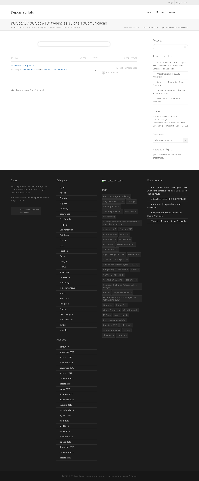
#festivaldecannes (126, 244)
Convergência (66, 229)
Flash (62, 256)
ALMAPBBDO (134, 254)
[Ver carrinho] (179, 12)
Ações (63, 187)
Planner (63, 309)
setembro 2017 (67, 378)
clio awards (131, 279)
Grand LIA (107, 305)
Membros (161, 12)
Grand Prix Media (111, 310)
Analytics (64, 198)
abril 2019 (64, 346)
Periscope (64, 298)
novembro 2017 (67, 367)
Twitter (63, 324)
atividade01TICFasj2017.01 (115, 259)
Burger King (108, 269)
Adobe (63, 192)
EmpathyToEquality (123, 292)
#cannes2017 (109, 229)
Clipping (63, 224)
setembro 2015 (67, 452)
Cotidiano (64, 235)
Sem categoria (66, 314)
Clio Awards (65, 219)
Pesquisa (64, 303)
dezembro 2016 (67, 399)
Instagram (64, 272)
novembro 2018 (67, 352)
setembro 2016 (67, 410)
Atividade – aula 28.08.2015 (54, 69)
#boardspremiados (112, 211)
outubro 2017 (66, 373)
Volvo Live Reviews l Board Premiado (168, 221)
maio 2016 (64, 420)
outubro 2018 (66, 357)
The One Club (66, 319)
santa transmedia (111, 330)
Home (149, 12)
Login (170, 2)
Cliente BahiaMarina (112, 279)
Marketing (64, 282)
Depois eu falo (22, 12)
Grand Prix (121, 305)
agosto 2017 (65, 383)
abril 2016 (64, 426)
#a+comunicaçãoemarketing (116, 196)
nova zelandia (121, 315)
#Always (131, 201)
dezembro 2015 (67, 447)
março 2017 (65, 389)
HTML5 (63, 266)
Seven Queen (130, 476)
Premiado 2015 (110, 325)
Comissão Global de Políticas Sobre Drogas (120, 286)
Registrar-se (181, 2)
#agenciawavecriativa (113, 201)
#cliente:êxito (109, 239)
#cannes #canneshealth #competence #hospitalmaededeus (121, 223)
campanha (123, 269)
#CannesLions (110, 234)
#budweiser (131, 211)
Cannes (135, 269)
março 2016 (65, 431)
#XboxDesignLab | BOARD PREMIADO (168, 199)
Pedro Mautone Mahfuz (114, 320)
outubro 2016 (66, 404)
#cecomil (124, 234)
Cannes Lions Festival (113, 274)
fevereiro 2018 (66, 362)
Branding (64, 208)
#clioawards (125, 239)
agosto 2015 (65, 457)
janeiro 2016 (65, 441)
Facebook (64, 250)
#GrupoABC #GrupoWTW (23, 65)
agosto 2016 (65, 415)
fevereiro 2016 (66, 436)
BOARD (135, 264)
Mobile (63, 293)
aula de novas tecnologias (115, 264)
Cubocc (106, 292)
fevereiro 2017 (66, 394)
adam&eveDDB (110, 249)
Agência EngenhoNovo (114, 254)
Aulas (172, 12)
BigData (63, 203)
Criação (63, 240)
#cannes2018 (125, 229)
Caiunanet (65, 213)
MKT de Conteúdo (68, 287)
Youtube (64, 330)
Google (63, 261)
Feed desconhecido (115, 181)
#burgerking (109, 216)
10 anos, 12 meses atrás (126, 68)
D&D (62, 245)
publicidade (126, 325)
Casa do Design (160, 119)
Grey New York (130, 310)
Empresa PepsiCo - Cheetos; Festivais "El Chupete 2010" (121, 298)
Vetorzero (122, 335)
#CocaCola (108, 244)
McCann (107, 315)
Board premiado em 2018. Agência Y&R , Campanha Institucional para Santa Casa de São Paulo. (170, 65)
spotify (127, 330)
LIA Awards (65, 277)
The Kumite (108, 335)
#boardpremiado (111, 206)
